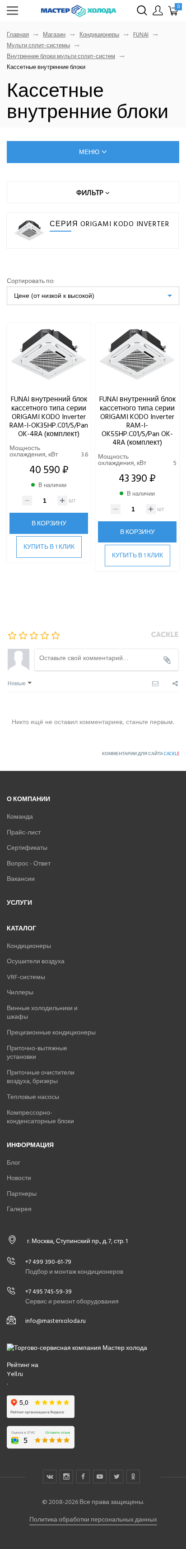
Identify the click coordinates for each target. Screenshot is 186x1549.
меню (89, 152)
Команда (20, 816)
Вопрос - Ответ (29, 863)
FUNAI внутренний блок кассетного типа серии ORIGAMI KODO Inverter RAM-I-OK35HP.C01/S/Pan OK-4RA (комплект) (48, 416)
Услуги (19, 903)
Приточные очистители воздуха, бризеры (40, 1077)
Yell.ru (15, 1374)
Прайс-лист (24, 832)
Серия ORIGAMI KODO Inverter (109, 224)
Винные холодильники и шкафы (42, 1012)
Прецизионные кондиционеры (51, 1032)
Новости (19, 1178)
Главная (18, 35)
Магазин (54, 35)
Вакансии (21, 879)
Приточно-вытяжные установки (37, 1052)
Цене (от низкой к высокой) (54, 295)
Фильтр (90, 192)
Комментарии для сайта (140, 754)
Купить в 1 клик (48, 547)
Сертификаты (27, 848)
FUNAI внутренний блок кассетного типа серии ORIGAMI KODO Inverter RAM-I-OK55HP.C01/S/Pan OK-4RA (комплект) (137, 420)
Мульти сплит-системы (38, 46)
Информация (30, 1145)
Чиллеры (20, 992)
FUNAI (141, 35)
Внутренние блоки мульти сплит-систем (61, 56)
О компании (28, 799)
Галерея (19, 1209)
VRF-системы (26, 977)
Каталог (21, 928)
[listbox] (93, 296)
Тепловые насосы (33, 1097)
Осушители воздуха (36, 961)
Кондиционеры (99, 35)
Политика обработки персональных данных (93, 1519)
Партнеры (22, 1194)
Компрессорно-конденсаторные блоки (40, 1117)
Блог (13, 1162)
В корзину (49, 523)
